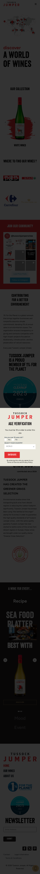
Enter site (12, 455)
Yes (9, 440)
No (16, 440)
